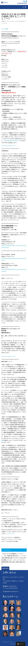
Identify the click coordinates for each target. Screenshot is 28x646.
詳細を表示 (5, 568)
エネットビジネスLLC (14, 643)
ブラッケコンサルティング (11, 21)
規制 (2, 440)
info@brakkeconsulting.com (10, 591)
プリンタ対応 (4, 29)
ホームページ (10, 533)
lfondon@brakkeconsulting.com (12, 140)
